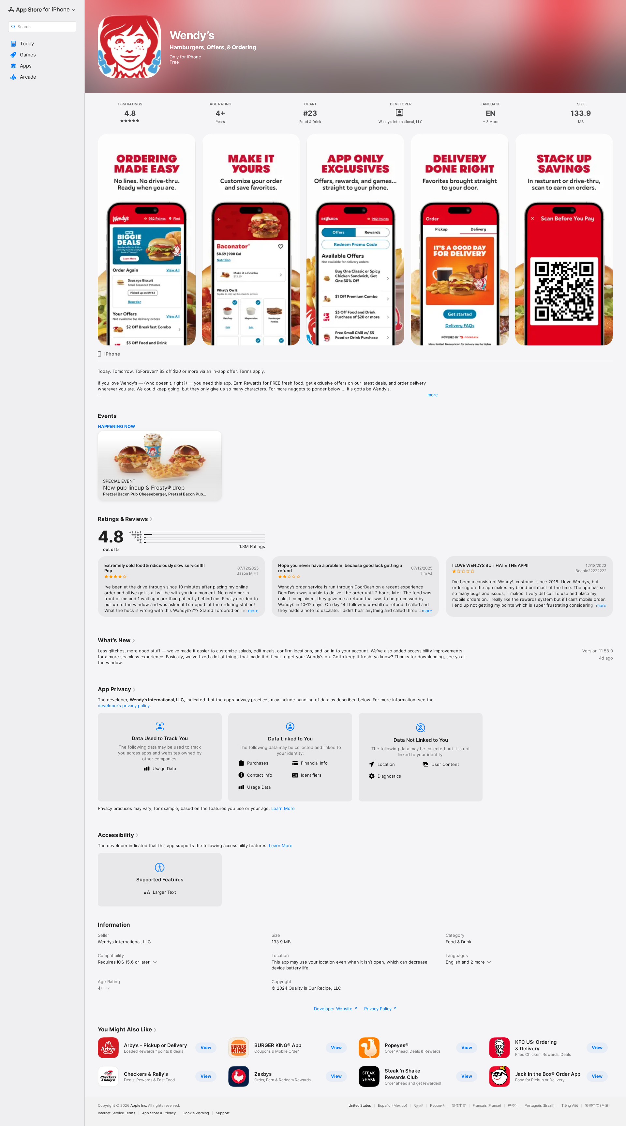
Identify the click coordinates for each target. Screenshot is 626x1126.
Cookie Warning (196, 1113)
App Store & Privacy (159, 1113)
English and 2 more (465, 962)
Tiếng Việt (569, 1105)
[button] (42, 44)
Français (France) (487, 1105)
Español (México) (392, 1105)
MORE (253, 610)
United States (360, 1105)
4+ (100, 988)
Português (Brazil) (540, 1105)
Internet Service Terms (116, 1113)
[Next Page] (619, 239)
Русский (437, 1105)
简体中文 (459, 1105)
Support (223, 1113)
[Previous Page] (91, 239)
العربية (418, 1105)
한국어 (513, 1105)
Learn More (283, 808)
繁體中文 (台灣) (597, 1105)
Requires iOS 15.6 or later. (124, 962)
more (432, 394)
